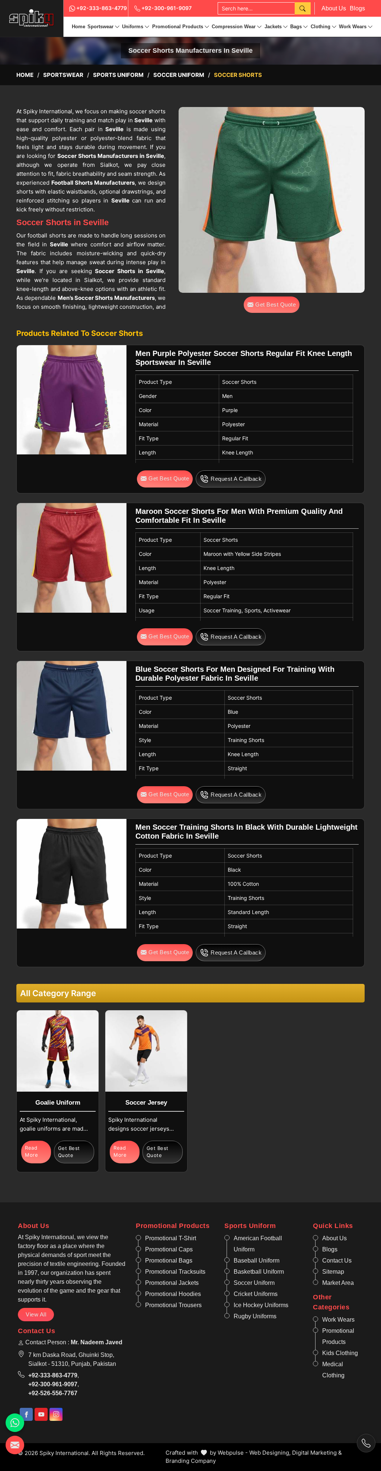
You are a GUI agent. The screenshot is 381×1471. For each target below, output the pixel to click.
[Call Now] (366, 1443)
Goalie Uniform (57, 1102)
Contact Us (337, 1260)
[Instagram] (56, 1414)
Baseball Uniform (256, 1260)
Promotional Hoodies (173, 1294)
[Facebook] (26, 1414)
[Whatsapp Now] (15, 1422)
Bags (296, 26)
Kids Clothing (340, 1353)
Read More (31, 1151)
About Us (333, 8)
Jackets (273, 26)
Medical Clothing (333, 1369)
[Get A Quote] (15, 1445)
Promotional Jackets (172, 1283)
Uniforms (132, 26)
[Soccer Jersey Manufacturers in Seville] (146, 1051)
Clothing (320, 26)
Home (78, 26)
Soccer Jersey (146, 1102)
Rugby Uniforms (255, 1316)
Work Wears (352, 26)
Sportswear (100, 26)
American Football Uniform (258, 1244)
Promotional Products (177, 26)
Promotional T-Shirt (170, 1238)
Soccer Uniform (178, 74)
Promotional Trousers (173, 1305)
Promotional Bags (168, 1260)
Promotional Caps (169, 1249)
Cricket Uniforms (256, 1294)
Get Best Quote (69, 1152)
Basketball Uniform (259, 1272)
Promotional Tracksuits (175, 1272)
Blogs (357, 8)
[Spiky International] (31, 18)
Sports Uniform (118, 74)
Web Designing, (270, 1452)
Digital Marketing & (317, 1452)
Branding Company (191, 1460)
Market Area (338, 1283)
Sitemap (333, 1272)
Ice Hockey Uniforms (261, 1305)
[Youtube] (41, 1414)
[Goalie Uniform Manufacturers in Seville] (57, 1051)
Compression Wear (234, 26)
